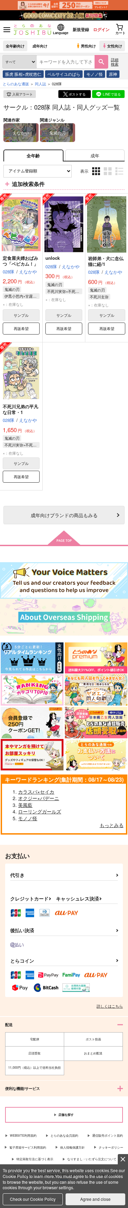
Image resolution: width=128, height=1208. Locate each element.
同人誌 (40, 83)
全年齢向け (15, 45)
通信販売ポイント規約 (107, 1135)
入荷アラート (22, 94)
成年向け (39, 45)
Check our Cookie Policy (33, 1199)
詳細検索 (114, 62)
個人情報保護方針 (72, 1147)
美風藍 (25, 804)
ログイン (101, 29)
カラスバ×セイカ (36, 791)
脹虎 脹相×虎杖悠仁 (23, 74)
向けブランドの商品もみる (64, 514)
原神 (113, 74)
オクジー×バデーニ (38, 798)
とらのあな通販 (16, 83)
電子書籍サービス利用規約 (27, 1147)
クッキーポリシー (111, 1147)
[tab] (95, 155)
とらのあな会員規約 (64, 1135)
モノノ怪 (94, 74)
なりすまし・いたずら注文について (91, 1159)
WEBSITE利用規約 (23, 1135)
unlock (52, 258)
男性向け (88, 45)
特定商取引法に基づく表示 (34, 1159)
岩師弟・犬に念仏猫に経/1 (106, 261)
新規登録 (81, 29)
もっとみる (112, 825)
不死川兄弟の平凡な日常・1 (20, 409)
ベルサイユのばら (63, 74)
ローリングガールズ (39, 811)
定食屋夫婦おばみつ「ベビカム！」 (20, 261)
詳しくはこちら (110, 1006)
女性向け (114, 45)
